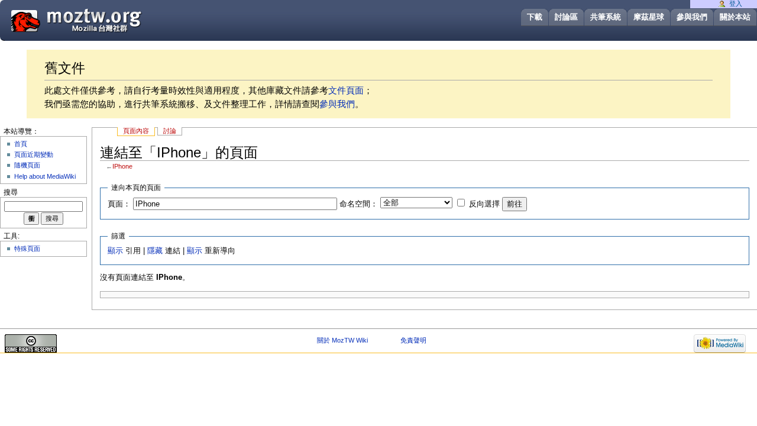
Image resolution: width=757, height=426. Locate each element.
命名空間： (358, 204)
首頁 (20, 143)
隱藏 (155, 251)
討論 (169, 130)
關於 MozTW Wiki (342, 340)
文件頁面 (346, 90)
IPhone (122, 166)
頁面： (119, 204)
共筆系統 (605, 16)
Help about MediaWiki (45, 176)
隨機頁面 (27, 165)
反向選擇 (484, 204)
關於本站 (735, 16)
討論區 (566, 16)
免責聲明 (413, 340)
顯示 (115, 251)
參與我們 (692, 16)
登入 (735, 3)
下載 (534, 16)
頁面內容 (136, 130)
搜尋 (11, 192)
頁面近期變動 (33, 154)
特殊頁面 (27, 248)
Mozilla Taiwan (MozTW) (104, 20)
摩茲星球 (648, 16)
